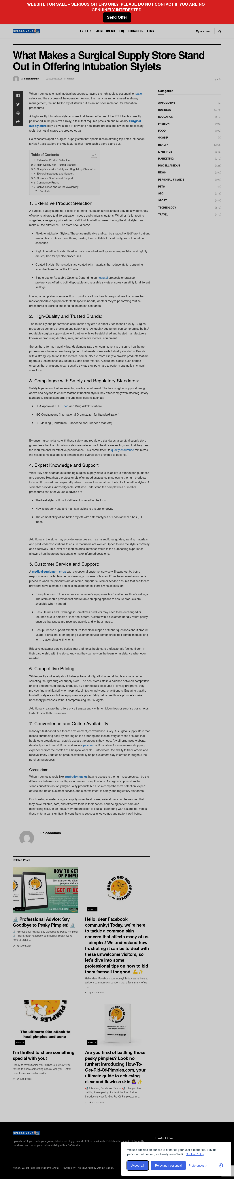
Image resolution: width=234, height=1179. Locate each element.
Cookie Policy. (195, 1154)
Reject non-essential (168, 1165)
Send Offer (117, 17)
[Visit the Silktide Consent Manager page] (220, 1165)
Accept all (137, 1165)
